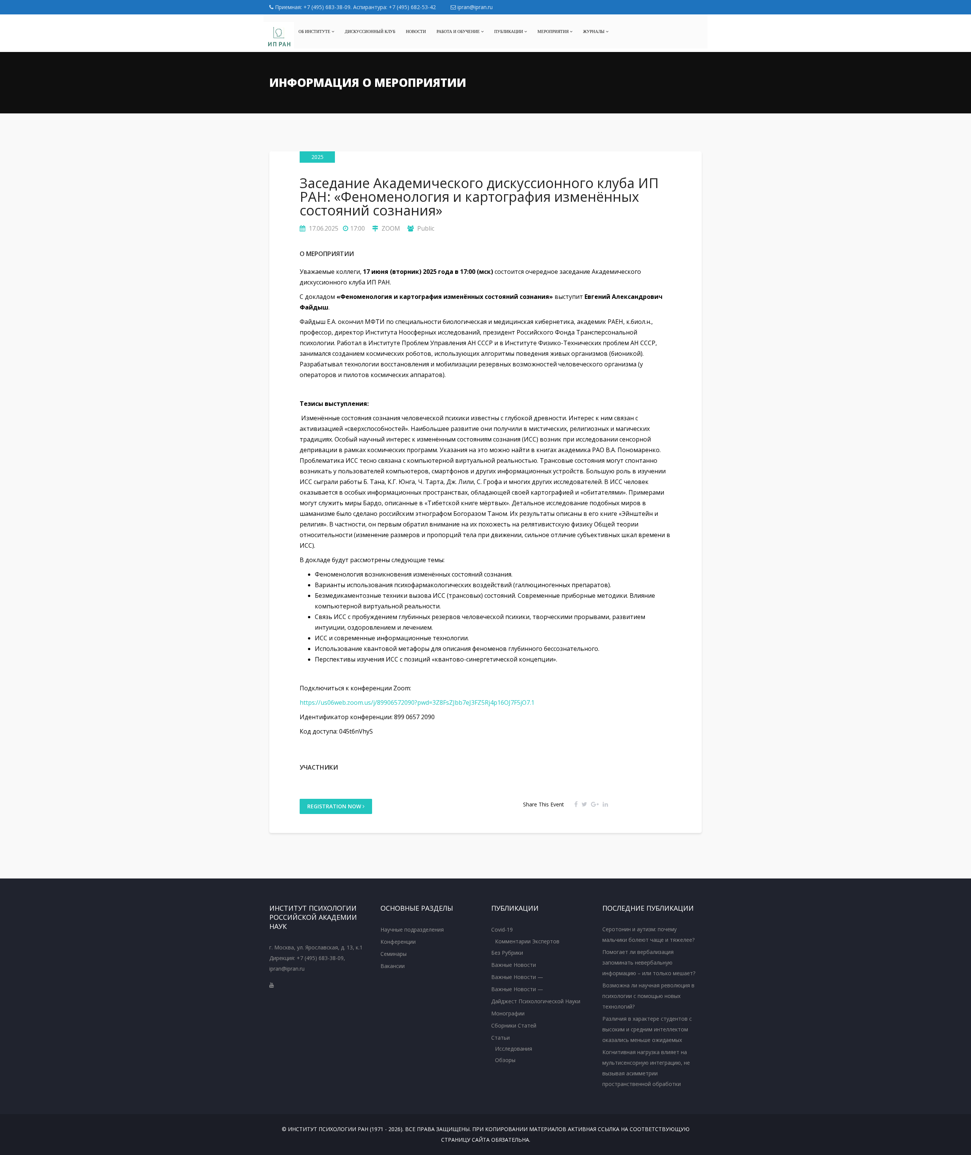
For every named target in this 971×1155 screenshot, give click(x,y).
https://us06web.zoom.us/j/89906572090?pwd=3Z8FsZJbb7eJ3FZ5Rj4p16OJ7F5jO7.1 (417, 702)
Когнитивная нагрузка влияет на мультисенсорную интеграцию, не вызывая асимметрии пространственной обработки (646, 1067)
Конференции (398, 941)
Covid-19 (502, 929)
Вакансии (392, 966)
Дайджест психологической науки (535, 1001)
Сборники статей (513, 1025)
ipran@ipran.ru (474, 7)
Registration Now (335, 806)
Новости (416, 31)
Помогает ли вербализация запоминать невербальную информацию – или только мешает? (648, 962)
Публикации (509, 31)
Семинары (393, 953)
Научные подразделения (412, 929)
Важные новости (513, 964)
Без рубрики (507, 952)
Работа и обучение (459, 31)
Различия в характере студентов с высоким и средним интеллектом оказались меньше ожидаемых (647, 1029)
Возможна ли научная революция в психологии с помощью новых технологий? (648, 996)
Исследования (513, 1048)
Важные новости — (517, 977)
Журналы (594, 31)
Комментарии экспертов (527, 941)
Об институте (315, 31)
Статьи (500, 1037)
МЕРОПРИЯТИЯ (553, 31)
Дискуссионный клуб (370, 31)
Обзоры (505, 1060)
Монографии (508, 1013)
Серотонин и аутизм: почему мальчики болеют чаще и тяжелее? (648, 934)
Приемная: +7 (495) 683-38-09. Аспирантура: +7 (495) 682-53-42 (354, 7)
